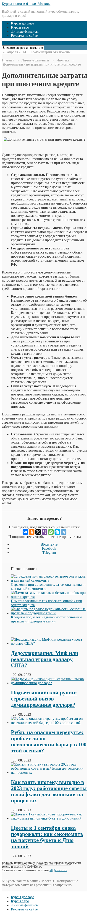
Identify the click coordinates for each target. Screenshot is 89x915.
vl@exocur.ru (58, 870)
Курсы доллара (22, 23)
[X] (38, 532)
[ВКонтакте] (25, 532)
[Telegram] (63, 532)
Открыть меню (14, 43)
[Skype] (57, 532)
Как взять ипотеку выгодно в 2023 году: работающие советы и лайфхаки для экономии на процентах (49, 791)
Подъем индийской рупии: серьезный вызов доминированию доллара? (44, 699)
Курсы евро (20, 27)
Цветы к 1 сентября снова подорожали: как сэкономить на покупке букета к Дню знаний (47, 837)
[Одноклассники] (31, 532)
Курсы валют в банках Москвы (26, 4)
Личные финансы (25, 31)
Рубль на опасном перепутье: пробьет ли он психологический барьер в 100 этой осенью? (48, 741)
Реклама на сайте (24, 35)
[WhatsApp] (51, 532)
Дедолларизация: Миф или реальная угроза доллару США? (44, 659)
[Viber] (44, 532)
